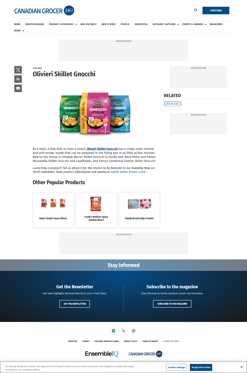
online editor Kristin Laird (128, 172)
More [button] (17, 30)
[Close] (241, 366)
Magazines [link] (216, 24)
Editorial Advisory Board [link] (107, 341)
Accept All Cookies (201, 367)
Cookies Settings (171, 341)
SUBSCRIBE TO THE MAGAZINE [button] (172, 303)
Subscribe (216, 10)
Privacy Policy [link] (130, 341)
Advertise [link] (72, 341)
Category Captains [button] (164, 24)
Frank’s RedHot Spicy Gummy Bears (96, 218)
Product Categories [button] (61, 24)
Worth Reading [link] (35, 24)
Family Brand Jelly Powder (139, 218)
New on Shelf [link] (88, 24)
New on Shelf (172, 104)
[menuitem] (20, 24)
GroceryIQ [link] (141, 24)
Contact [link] (86, 341)
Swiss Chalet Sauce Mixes (53, 218)
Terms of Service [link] (150, 341)
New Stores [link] (109, 24)
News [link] (17, 24)
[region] (123, 367)
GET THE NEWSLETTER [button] (75, 303)
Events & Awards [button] (192, 24)
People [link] (125, 24)
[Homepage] (44, 11)
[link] (18, 70)
